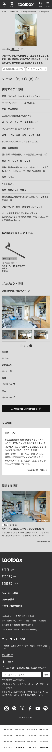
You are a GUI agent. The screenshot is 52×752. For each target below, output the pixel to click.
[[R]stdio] (20, 747)
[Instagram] (6, 708)
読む (5, 525)
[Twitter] (22, 708)
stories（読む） (14, 11)
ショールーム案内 (10, 593)
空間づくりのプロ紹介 (12, 605)
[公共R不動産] (44, 741)
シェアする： (8, 79)
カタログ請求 (8, 599)
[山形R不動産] (20, 729)
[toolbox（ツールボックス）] (26, 4)
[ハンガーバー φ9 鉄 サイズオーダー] (13, 249)
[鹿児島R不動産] (20, 741)
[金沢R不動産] (8, 735)
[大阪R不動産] (32, 735)
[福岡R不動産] (8, 741)
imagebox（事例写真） (30, 11)
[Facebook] (30, 708)
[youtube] (38, 708)
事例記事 (13, 525)
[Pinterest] (14, 708)
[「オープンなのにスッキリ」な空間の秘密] (26, 517)
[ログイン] (4, 4)
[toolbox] (12, 559)
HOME (4, 11)
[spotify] (45, 708)
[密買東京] (8, 747)
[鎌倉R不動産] (44, 729)
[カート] (11, 4)
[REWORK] (44, 747)
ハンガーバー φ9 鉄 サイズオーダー (18, 128)
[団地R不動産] (32, 741)
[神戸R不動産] (44, 735)
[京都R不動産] (20, 735)
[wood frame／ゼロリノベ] (26, 311)
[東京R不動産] (8, 729)
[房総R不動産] (32, 729)
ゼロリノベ (14, 49)
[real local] (32, 747)
